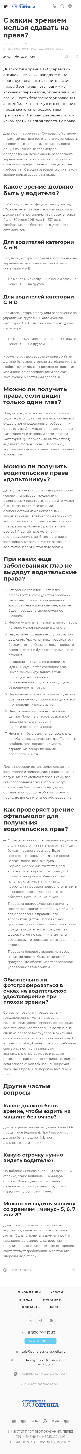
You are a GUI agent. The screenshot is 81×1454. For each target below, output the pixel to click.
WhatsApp (51, 1320)
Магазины (52, 1299)
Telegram (40, 1320)
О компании (29, 1292)
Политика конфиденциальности (43, 1374)
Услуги (56, 1292)
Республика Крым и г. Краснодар (43, 1362)
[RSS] (66, 56)
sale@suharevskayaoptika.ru (44, 1351)
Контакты (31, 1307)
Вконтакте (30, 1320)
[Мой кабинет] (70, 6)
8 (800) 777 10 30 (41, 1332)
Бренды (26, 1299)
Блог (54, 1307)
